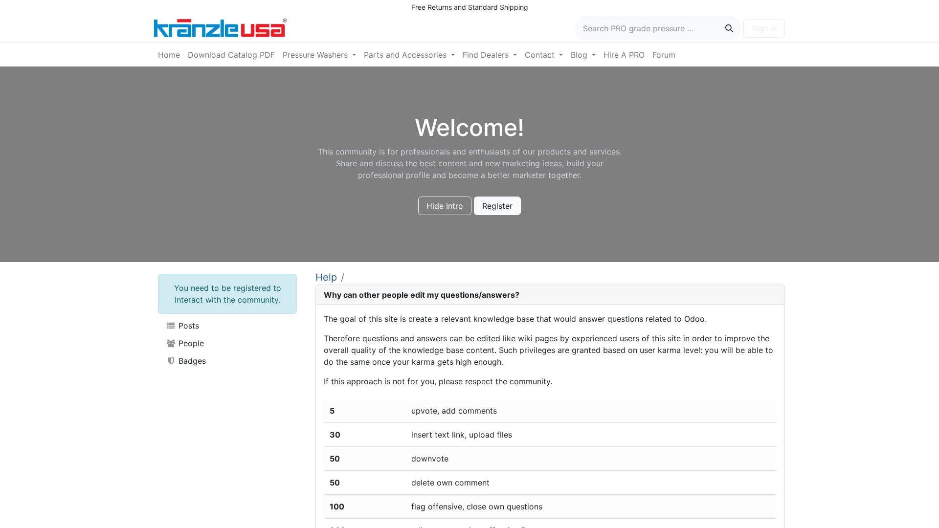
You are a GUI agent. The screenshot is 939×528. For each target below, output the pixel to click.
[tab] (550, 295)
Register (497, 206)
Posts (187, 325)
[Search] (729, 28)
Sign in (764, 28)
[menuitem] (169, 55)
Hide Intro (444, 206)
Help (326, 277)
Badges (191, 361)
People (190, 343)
